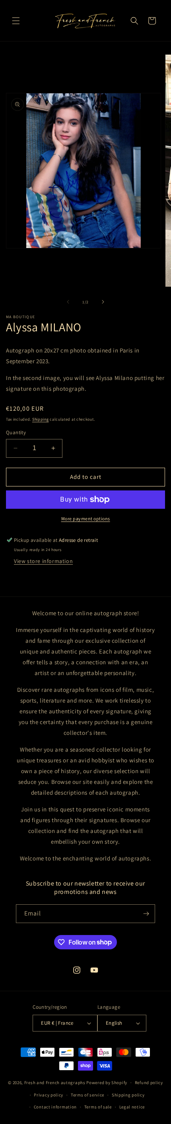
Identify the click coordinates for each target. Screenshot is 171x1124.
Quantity (16, 432)
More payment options (85, 519)
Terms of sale (98, 1107)
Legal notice (132, 1107)
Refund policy (149, 1082)
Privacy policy (48, 1095)
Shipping (40, 419)
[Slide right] (103, 302)
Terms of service (87, 1095)
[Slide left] (68, 302)
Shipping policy (128, 1095)
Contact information (55, 1107)
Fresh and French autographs (55, 1082)
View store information (43, 561)
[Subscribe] (146, 913)
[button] (16, 21)
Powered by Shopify (106, 1082)
